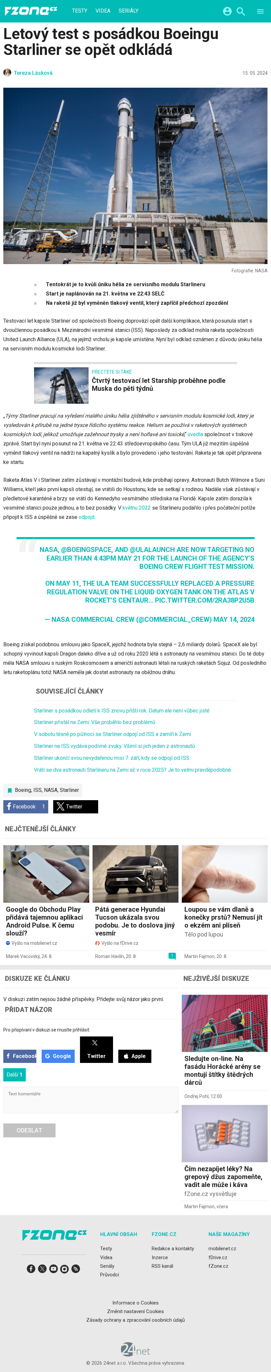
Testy (79, 11)
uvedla (195, 434)
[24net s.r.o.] (135, 1354)
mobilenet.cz (222, 1249)
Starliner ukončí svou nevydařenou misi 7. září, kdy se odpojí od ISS (111, 758)
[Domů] (31, 11)
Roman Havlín (109, 956)
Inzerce (160, 1257)
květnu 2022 (137, 508)
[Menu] (260, 12)
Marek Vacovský (23, 956)
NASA (51, 790)
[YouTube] (53, 1271)
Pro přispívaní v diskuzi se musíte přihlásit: (46, 1029)
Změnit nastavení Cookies (135, 1311)
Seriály (128, 11)
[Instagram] (64, 1271)
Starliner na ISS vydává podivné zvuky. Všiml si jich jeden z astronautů (114, 746)
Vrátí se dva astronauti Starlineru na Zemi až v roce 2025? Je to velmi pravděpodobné (132, 770)
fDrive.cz (218, 1257)
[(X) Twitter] (42, 1271)
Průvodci (109, 1275)
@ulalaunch (152, 550)
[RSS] (75, 1271)
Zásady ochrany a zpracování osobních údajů (135, 1320)
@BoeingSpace (86, 550)
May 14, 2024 (233, 619)
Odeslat (29, 1130)
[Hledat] (241, 12)
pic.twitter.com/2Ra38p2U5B (204, 600)
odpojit (87, 517)
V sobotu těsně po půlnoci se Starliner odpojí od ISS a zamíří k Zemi (112, 734)
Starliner (69, 790)
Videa (103, 11)
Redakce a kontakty (173, 1249)
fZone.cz (218, 1266)
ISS (37, 790)
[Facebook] (31, 1271)
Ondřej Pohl (196, 1096)
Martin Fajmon (199, 956)
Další (14, 1075)
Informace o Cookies (135, 1302)
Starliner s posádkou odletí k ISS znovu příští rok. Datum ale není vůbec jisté (122, 711)
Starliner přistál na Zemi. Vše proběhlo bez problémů (94, 722)
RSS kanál (162, 1266)
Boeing (23, 790)
